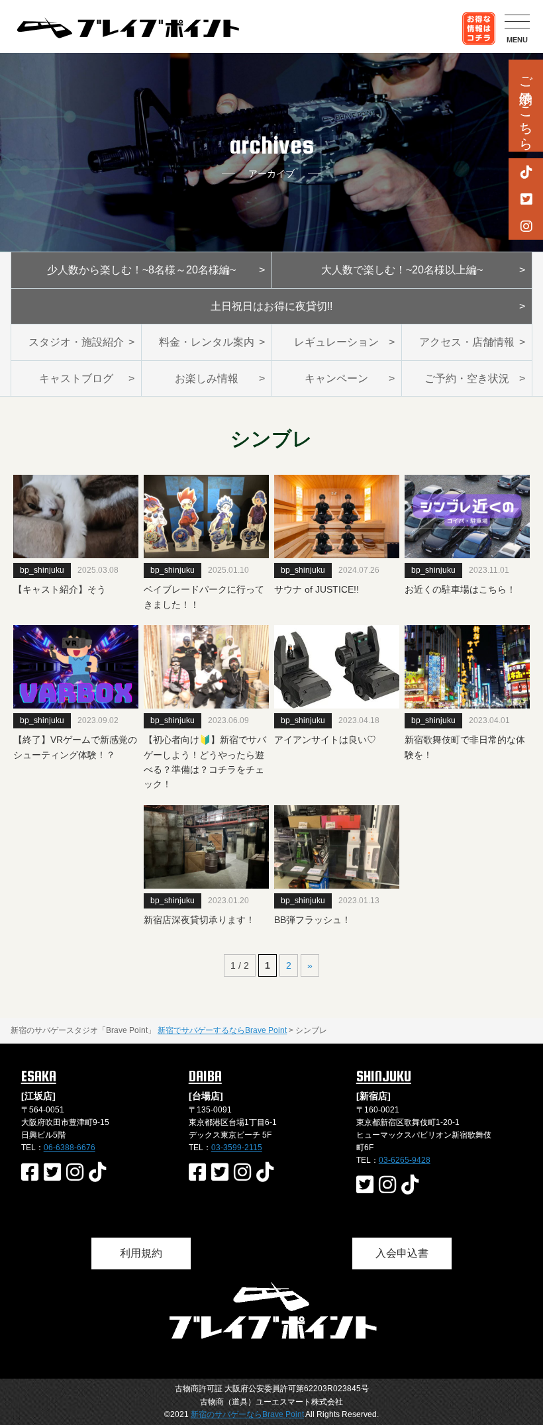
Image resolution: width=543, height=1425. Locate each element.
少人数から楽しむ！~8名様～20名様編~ (141, 269)
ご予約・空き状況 (466, 378)
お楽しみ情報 (206, 378)
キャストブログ (76, 378)
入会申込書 (401, 1253)
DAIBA (205, 1076)
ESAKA (38, 1076)
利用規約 (141, 1253)
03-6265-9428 (404, 1160)
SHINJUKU (383, 1076)
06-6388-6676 (69, 1147)
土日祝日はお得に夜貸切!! (271, 306)
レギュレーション (336, 342)
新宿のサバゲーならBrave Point (247, 1414)
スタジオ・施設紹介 (76, 342)
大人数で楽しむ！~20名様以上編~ (402, 269)
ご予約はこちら (525, 106)
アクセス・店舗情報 (467, 342)
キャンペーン (336, 378)
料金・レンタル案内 (206, 342)
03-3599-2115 (236, 1147)
